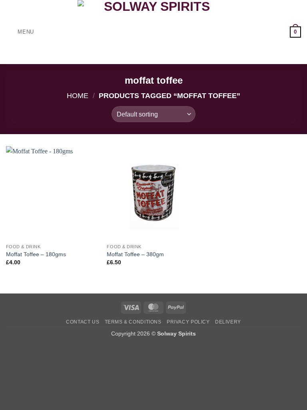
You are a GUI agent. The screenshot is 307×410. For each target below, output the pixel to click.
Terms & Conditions (133, 322)
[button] (20, 32)
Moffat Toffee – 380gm (135, 254)
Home (77, 95)
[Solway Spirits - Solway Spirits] (153, 32)
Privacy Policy (188, 322)
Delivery (228, 322)
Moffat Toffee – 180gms (36, 254)
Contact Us (82, 322)
